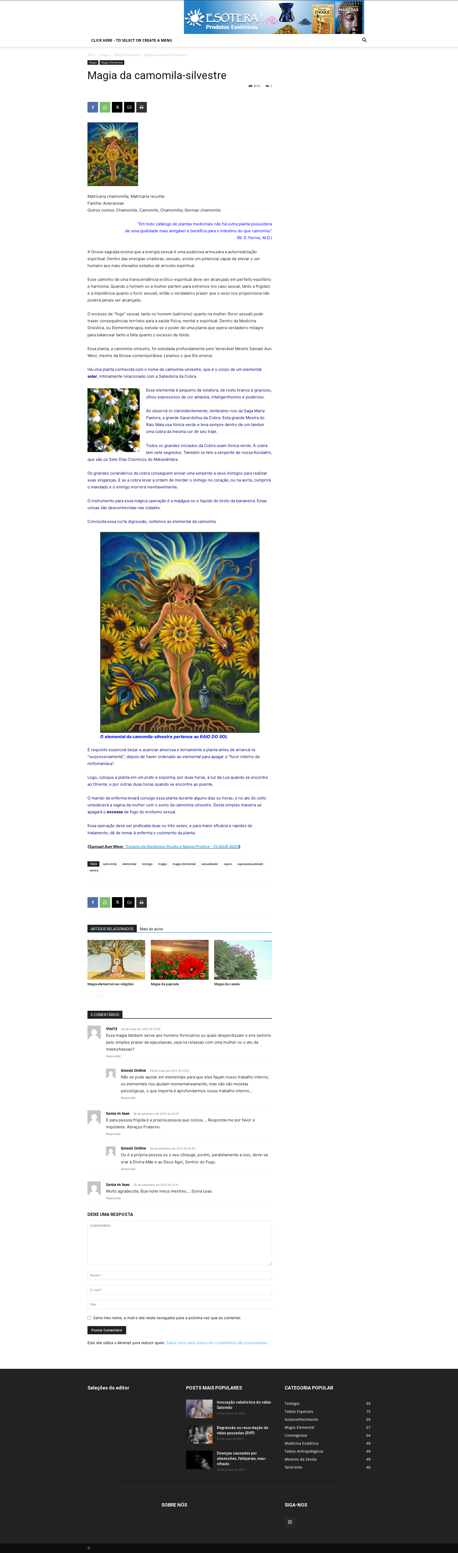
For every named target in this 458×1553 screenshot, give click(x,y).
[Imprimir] (141, 107)
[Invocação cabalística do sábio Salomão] (199, 1409)
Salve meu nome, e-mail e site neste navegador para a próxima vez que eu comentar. (167, 1317)
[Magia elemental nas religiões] (116, 960)
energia (147, 864)
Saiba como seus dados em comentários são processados (216, 1342)
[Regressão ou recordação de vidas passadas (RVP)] (199, 1434)
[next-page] (99, 994)
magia (162, 864)
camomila (110, 864)
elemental (129, 864)
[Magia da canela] (243, 960)
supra (228, 864)
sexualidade (209, 864)
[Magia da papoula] (180, 960)
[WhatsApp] (105, 107)
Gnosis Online (133, 1070)
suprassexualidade (250, 864)
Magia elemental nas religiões (110, 984)
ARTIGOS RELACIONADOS (112, 929)
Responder (113, 1056)
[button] (364, 40)
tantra (94, 870)
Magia (104, 55)
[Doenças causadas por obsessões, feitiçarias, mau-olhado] (199, 1460)
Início (91, 55)
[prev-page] (90, 994)
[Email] (129, 107)
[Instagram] (290, 1522)
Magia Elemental (126, 55)
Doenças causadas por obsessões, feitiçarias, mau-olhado (241, 1458)
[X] (117, 107)
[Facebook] (92, 107)
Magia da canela (227, 984)
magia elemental (184, 864)
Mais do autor (151, 929)
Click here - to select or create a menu (131, 40)
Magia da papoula (165, 984)
